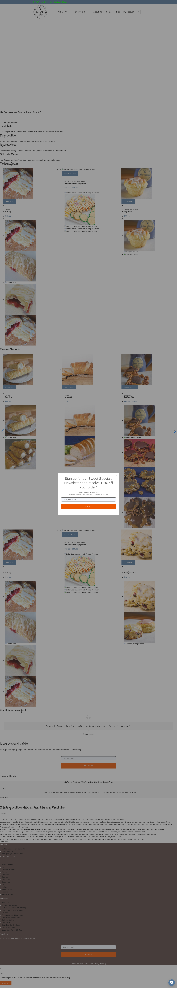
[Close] (116, 475)
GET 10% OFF (89, 507)
